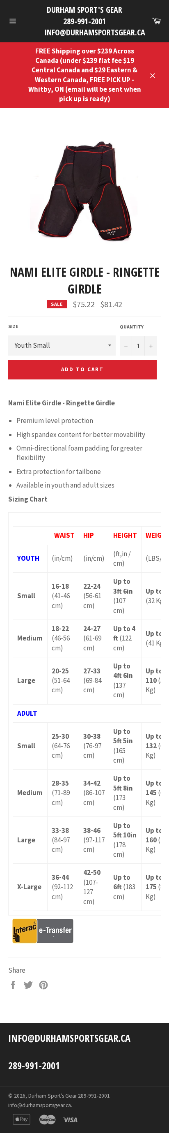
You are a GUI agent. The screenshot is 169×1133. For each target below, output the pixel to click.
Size (13, 326)
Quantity (132, 327)
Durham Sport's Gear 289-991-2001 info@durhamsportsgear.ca (84, 21)
